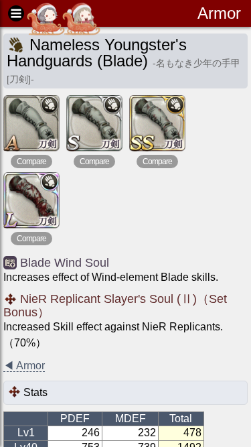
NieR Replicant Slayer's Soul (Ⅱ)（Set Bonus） (115, 305)
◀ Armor (24, 365)
